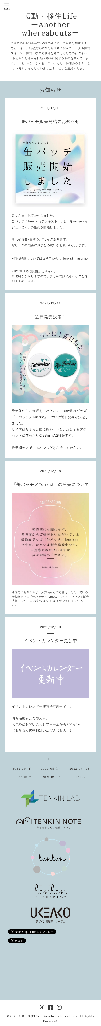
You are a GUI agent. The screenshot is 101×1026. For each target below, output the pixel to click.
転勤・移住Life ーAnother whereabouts (48, 1016)
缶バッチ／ (44, 596)
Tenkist (67, 258)
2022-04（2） (80, 768)
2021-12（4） (52, 777)
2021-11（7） (79, 777)
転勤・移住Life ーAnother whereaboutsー (51, 24)
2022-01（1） (25, 777)
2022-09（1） (22, 768)
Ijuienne (82, 258)
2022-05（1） (51, 768)
